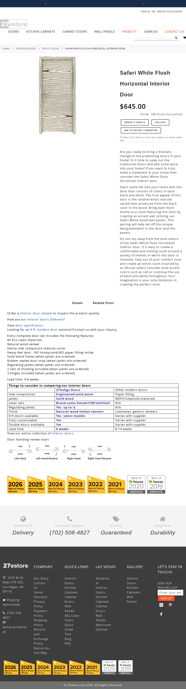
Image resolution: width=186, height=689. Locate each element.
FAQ (68, 643)
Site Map (40, 653)
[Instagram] (161, 605)
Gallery (160, 122)
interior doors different (45, 319)
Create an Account (169, 11)
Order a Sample (134, 122)
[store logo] (13, 24)
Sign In (145, 11)
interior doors (63, 433)
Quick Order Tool (69, 629)
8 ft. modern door (44, 330)
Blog (68, 639)
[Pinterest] (170, 605)
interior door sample (36, 313)
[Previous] (45, 4)
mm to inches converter (140, 130)
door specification (29, 325)
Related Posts (103, 303)
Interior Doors (26, 48)
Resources (42, 648)
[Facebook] (161, 614)
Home (6, 48)
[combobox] (156, 37)
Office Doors (50, 48)
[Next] (143, 4)
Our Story (41, 578)
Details (77, 303)
